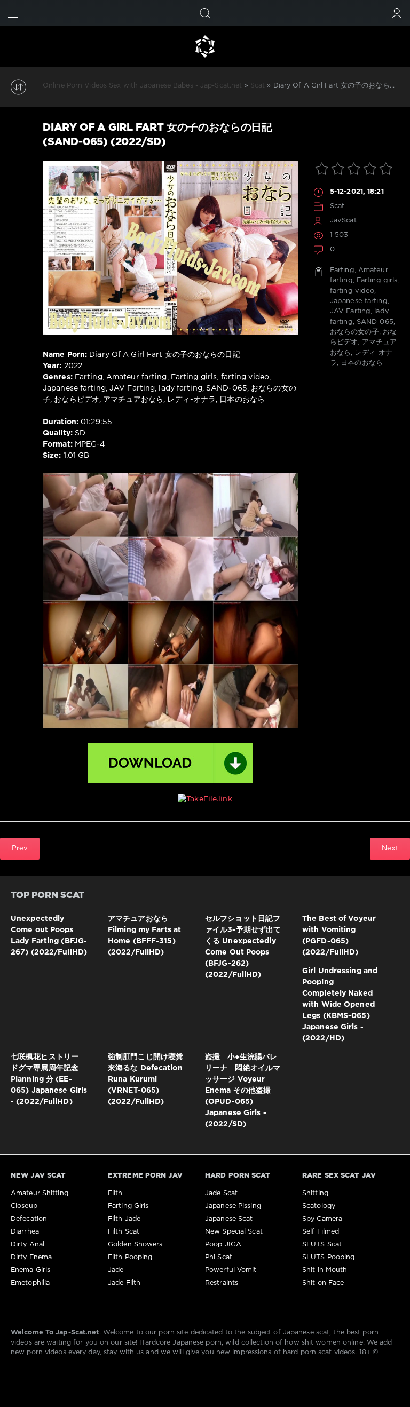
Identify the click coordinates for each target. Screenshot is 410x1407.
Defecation (29, 1219)
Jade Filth (124, 1283)
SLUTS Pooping (328, 1257)
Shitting (315, 1193)
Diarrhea (25, 1232)
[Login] (397, 13)
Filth (115, 1193)
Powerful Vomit (231, 1270)
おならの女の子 (354, 332)
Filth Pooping (130, 1257)
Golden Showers (135, 1244)
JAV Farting (350, 311)
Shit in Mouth (324, 1270)
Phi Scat (218, 1257)
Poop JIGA (223, 1244)
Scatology (318, 1206)
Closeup (24, 1206)
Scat (337, 206)
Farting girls (377, 280)
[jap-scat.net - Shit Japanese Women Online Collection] (205, 46)
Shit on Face (323, 1283)
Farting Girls (128, 1206)
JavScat (343, 221)
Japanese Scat (229, 1219)
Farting (342, 270)
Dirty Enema (31, 1257)
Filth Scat (123, 1232)
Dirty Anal (27, 1244)
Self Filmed (320, 1232)
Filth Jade (124, 1219)
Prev (20, 848)
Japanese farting (359, 301)
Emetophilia (30, 1283)
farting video (352, 291)
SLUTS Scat (322, 1244)
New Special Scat (234, 1232)
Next (390, 848)
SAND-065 (375, 322)
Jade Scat (221, 1193)
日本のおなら (362, 363)
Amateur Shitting (39, 1193)
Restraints (221, 1283)
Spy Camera (322, 1219)
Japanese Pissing (233, 1206)
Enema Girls (30, 1270)
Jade (115, 1270)
